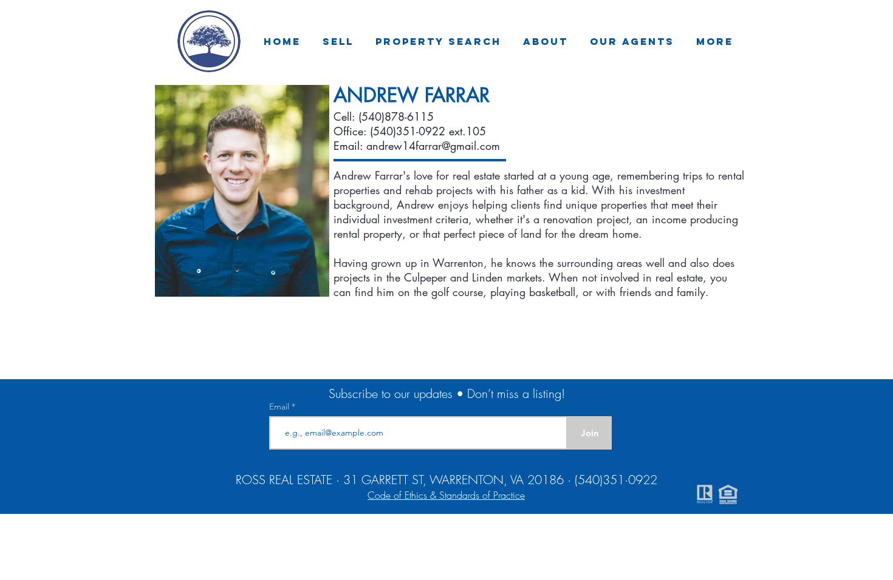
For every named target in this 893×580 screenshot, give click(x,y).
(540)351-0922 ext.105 (428, 131)
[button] (338, 41)
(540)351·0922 (616, 479)
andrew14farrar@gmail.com (433, 145)
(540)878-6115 (396, 116)
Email (280, 406)
